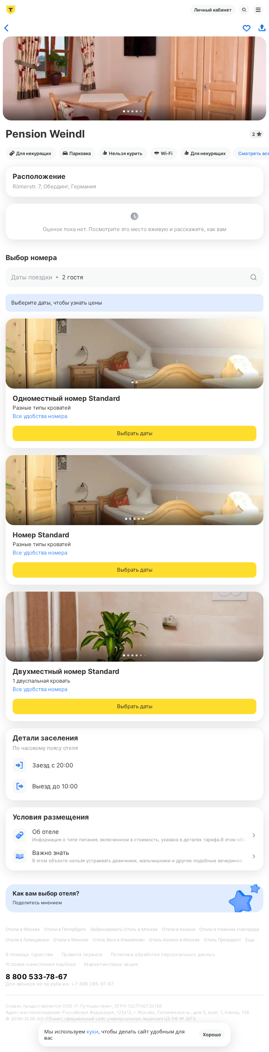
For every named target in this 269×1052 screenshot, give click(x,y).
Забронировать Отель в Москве (124, 929)
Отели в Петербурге (65, 929)
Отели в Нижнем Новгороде (229, 929)
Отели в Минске (70, 939)
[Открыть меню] (258, 10)
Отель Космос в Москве (174, 939)
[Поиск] (244, 10)
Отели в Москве (23, 929)
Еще (249, 939)
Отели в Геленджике (27, 939)
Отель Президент (222, 939)
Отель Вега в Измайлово (118, 939)
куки (92, 1031)
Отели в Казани (178, 929)
